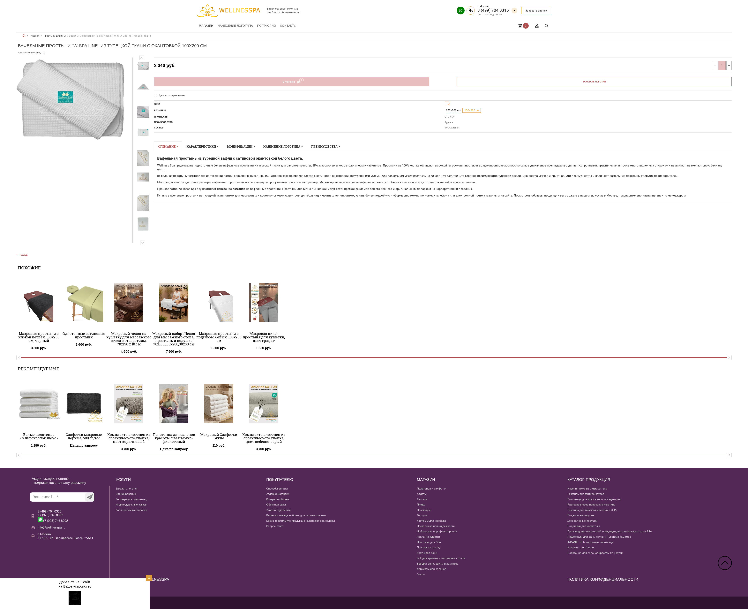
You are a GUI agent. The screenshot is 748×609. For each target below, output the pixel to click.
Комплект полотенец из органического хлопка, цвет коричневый (128, 438)
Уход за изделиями (278, 510)
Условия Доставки (277, 493)
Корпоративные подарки (131, 510)
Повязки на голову (428, 547)
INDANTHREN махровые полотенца (590, 542)
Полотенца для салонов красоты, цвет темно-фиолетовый (174, 438)
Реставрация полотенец (131, 499)
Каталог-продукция (588, 479)
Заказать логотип (594, 81)
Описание (167, 146)
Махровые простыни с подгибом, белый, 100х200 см (218, 337)
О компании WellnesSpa (142, 579)
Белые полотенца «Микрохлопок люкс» (39, 436)
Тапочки (422, 499)
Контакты (288, 25)
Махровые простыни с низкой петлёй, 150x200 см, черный (38, 337)
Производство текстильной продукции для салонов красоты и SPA (609, 531)
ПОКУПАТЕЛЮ (279, 479)
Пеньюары (423, 510)
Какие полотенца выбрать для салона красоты (296, 515)
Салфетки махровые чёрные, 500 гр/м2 (84, 436)
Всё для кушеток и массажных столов (441, 558)
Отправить (89, 497)
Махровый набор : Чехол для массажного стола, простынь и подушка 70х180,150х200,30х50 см (173, 338)
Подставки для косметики (583, 526)
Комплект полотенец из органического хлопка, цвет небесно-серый (263, 438)
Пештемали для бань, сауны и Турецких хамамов (599, 536)
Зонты (421, 574)
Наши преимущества (129, 588)
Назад (23, 255)
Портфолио (266, 25)
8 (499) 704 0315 (493, 10)
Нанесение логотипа (235, 25)
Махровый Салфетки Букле (218, 436)
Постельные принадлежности (436, 526)
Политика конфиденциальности (602, 579)
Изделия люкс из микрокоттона (587, 488)
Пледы (421, 504)
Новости (121, 593)
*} (143, 65)
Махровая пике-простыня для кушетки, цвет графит (264, 337)
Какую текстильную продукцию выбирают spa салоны (300, 520)
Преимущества (324, 146)
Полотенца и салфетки (431, 488)
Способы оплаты (277, 488)
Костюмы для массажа (431, 520)
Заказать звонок (536, 10)
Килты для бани (427, 552)
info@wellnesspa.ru (51, 527)
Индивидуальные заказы (131, 504)
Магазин (206, 25)
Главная (34, 35)
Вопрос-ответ (274, 526)
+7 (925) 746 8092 (50, 515)
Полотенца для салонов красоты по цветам (595, 552)
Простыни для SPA (54, 35)
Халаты (421, 493)
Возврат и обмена (277, 499)
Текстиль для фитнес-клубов (585, 493)
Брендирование (126, 493)
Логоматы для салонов (431, 568)
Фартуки (422, 515)
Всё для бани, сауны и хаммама (437, 563)
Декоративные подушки (582, 520)
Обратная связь (276, 504)
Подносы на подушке (581, 515)
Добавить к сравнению (172, 95)
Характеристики (201, 146)
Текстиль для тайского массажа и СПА (592, 510)
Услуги (123, 479)
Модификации (239, 146)
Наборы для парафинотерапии (437, 531)
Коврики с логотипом (580, 547)
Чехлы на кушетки (428, 536)
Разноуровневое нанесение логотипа (591, 504)
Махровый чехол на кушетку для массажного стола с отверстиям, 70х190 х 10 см (128, 338)
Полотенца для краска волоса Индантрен (594, 499)
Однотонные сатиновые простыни (84, 335)
